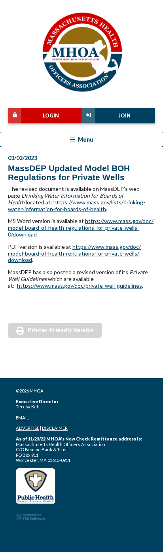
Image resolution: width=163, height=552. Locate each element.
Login (51, 116)
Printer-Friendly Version (61, 330)
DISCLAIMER (55, 428)
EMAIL (22, 417)
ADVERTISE (27, 428)
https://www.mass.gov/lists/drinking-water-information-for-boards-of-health (76, 205)
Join (124, 116)
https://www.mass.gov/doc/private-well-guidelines (79, 285)
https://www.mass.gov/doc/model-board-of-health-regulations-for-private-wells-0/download (81, 227)
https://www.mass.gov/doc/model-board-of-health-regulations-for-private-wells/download (74, 253)
